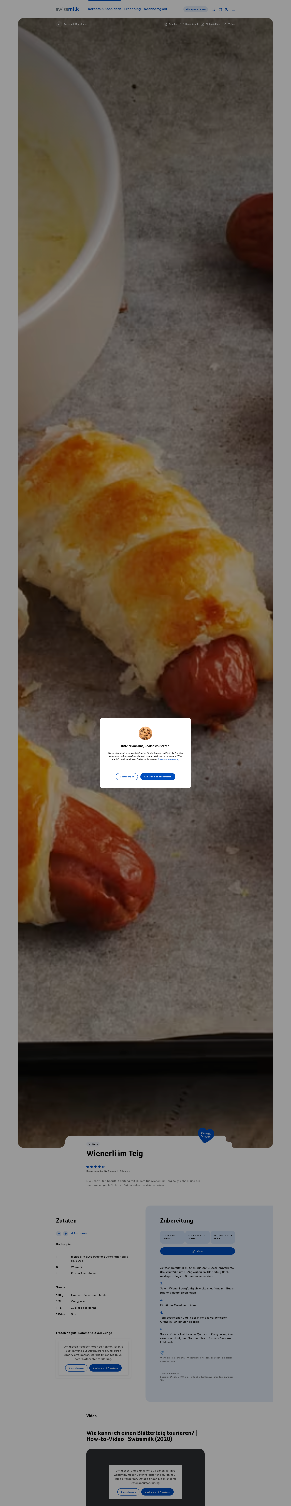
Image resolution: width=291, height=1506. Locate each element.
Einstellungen (126, 777)
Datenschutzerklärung (168, 759)
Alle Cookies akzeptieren (158, 777)
